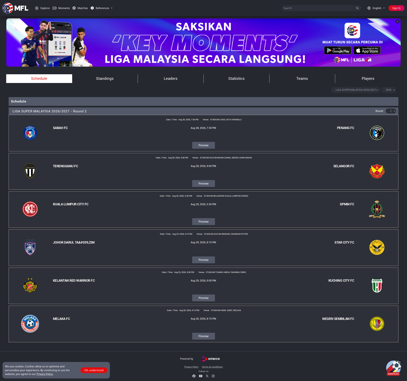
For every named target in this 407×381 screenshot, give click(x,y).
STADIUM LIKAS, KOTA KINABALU (226, 119)
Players (368, 78)
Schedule (39, 78)
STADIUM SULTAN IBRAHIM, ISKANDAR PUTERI (226, 234)
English (377, 8)
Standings (105, 78)
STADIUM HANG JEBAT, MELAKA (226, 310)
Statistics (236, 78)
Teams (302, 78)
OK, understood (93, 370)
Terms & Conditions (212, 366)
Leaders (171, 78)
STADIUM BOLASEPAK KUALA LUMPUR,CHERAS (226, 196)
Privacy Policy (191, 366)
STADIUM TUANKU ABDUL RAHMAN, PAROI (226, 272)
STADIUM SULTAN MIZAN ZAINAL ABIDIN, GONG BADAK (226, 157)
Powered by (187, 358)
